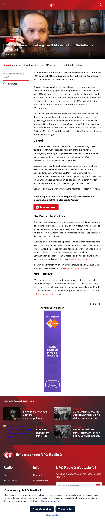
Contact (37, 475)
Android (50, 294)
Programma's (11, 480)
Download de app (40, 482)
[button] (4, 4)
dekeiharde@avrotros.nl (80, 259)
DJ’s (5, 475)
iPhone (39, 294)
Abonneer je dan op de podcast (72, 268)
